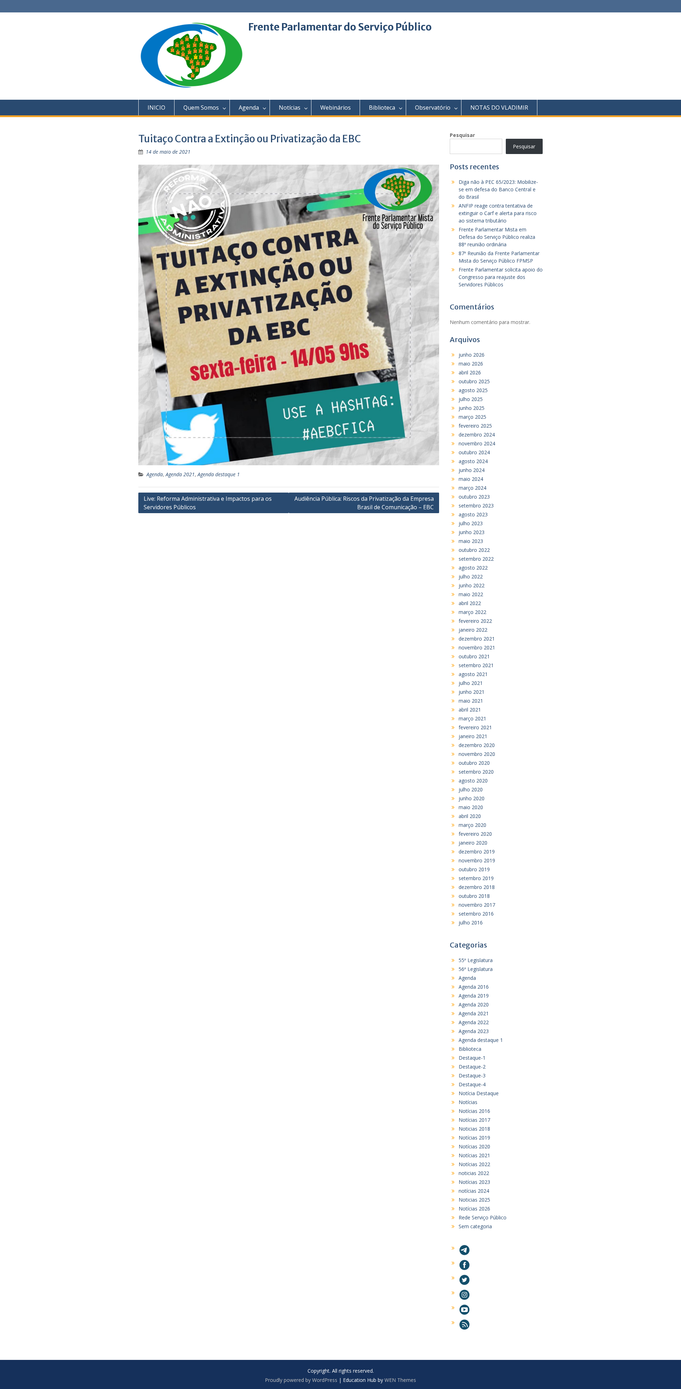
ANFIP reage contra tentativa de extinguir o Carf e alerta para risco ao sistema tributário (498, 213)
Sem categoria (475, 1226)
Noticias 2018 (474, 1128)
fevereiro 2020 (475, 833)
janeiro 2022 (473, 629)
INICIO (156, 107)
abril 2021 (470, 709)
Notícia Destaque (479, 1093)
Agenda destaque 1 (219, 474)
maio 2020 (471, 807)
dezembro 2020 (477, 745)
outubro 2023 (474, 496)
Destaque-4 (472, 1084)
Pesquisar (462, 135)
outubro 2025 (474, 381)
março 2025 (472, 416)
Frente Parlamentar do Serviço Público (340, 27)
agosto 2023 (473, 514)
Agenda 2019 (474, 995)
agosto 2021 (473, 674)
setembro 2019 (476, 878)
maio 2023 (471, 541)
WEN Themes (400, 1380)
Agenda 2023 (474, 1031)
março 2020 (472, 825)
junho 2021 (472, 691)
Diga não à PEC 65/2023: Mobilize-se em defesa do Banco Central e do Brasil (498, 189)
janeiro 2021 (473, 736)
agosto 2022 (473, 567)
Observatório (432, 107)
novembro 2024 (477, 443)
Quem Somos (201, 107)
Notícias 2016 (474, 1111)
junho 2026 (472, 354)
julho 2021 (471, 683)
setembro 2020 (476, 771)
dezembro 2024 (477, 434)
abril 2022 (470, 603)
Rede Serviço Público (482, 1217)
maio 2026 (471, 363)
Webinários (335, 107)
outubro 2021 (474, 656)
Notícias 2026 (474, 1208)
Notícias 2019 (474, 1137)
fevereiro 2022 (475, 620)
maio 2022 (471, 594)
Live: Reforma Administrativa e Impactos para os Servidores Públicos (208, 503)
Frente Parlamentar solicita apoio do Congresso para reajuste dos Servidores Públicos (501, 277)
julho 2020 (471, 789)
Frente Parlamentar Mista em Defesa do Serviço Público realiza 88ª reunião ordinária (497, 237)
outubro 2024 (474, 452)
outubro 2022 (474, 550)
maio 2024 (471, 479)
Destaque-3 (472, 1075)
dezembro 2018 (477, 887)
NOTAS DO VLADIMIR (499, 107)
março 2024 (472, 487)
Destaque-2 (472, 1066)
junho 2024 (472, 470)
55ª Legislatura (476, 960)
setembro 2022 (476, 558)
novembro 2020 (477, 754)
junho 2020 (472, 798)
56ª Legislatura (476, 969)
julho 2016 (471, 922)
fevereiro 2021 (475, 727)
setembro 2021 (476, 665)
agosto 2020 (473, 780)
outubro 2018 (474, 896)
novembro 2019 (477, 860)
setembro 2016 (476, 913)
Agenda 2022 (474, 1022)
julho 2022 (471, 576)
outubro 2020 (474, 762)
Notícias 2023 (474, 1182)
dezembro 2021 (477, 638)
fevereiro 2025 (475, 425)
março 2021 (472, 718)
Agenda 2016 (474, 986)
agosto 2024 (473, 461)
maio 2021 (471, 700)
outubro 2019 (474, 869)
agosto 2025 (473, 390)
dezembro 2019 (477, 851)
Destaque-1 (472, 1057)
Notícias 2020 (474, 1146)
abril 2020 (470, 816)
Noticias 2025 (474, 1199)
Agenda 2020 (474, 1004)
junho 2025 (472, 408)
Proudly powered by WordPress (301, 1380)
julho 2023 (471, 523)
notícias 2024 (474, 1190)
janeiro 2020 (473, 842)
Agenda (249, 107)
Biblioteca (382, 107)
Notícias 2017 (474, 1119)
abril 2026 (470, 372)
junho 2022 (472, 585)
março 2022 (472, 612)
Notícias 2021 (474, 1155)
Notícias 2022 (474, 1164)
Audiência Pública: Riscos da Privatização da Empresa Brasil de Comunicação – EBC (364, 503)
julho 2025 (471, 399)
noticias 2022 (474, 1173)
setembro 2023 (476, 505)
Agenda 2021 (180, 474)
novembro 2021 (477, 647)
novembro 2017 (477, 904)
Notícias (289, 107)
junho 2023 (472, 532)
